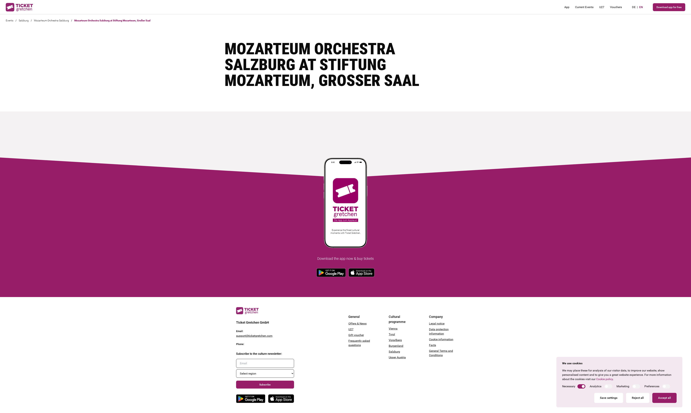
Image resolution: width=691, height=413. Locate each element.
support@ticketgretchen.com (254, 335)
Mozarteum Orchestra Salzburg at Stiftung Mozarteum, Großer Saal (112, 20)
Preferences (651, 386)
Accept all (664, 398)
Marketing (623, 386)
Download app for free (669, 7)
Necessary (568, 386)
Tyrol (392, 334)
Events (9, 20)
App (566, 7)
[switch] (581, 386)
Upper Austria (397, 357)
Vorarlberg (395, 340)
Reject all (638, 398)
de (634, 7)
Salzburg (24, 20)
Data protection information (439, 331)
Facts (432, 345)
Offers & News (357, 323)
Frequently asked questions (359, 343)
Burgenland (396, 346)
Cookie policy (604, 379)
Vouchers (616, 7)
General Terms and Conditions (441, 353)
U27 (601, 7)
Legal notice (436, 323)
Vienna (393, 328)
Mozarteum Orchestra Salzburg (51, 20)
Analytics (595, 386)
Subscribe (265, 384)
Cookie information (441, 339)
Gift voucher (356, 335)
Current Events (584, 7)
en (641, 7)
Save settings (608, 398)
